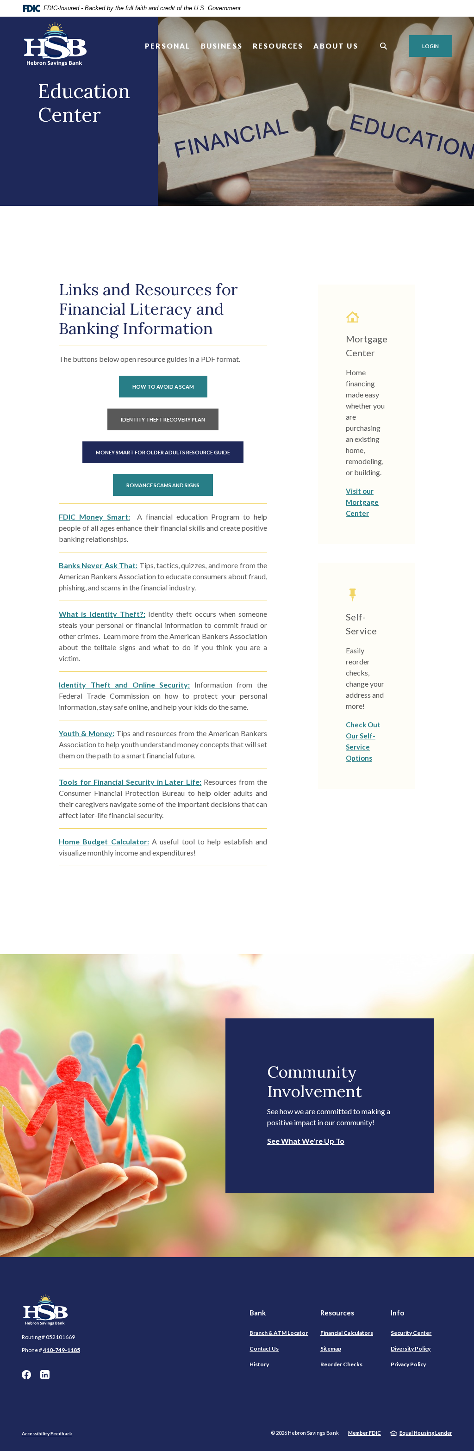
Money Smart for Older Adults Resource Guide (163, 452)
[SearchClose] (383, 46)
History (259, 1364)
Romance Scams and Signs (163, 485)
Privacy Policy (408, 1364)
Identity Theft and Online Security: (124, 684)
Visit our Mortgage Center (362, 502)
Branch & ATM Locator (278, 1332)
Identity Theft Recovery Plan (163, 419)
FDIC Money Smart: (94, 516)
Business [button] (222, 46)
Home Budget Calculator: (104, 841)
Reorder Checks (341, 1364)
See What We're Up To (305, 1140)
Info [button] (397, 1312)
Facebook (26, 1374)
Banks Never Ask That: (98, 565)
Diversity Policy (410, 1348)
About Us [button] (335, 46)
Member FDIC (364, 1433)
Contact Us (264, 1348)
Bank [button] (257, 1312)
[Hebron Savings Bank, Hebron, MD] (56, 46)
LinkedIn (45, 1374)
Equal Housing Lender (425, 1433)
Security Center (411, 1332)
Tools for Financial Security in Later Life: (130, 781)
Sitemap (330, 1348)
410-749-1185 (61, 1349)
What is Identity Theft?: (102, 613)
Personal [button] (167, 46)
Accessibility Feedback (47, 1433)
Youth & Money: (86, 733)
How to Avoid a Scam (163, 387)
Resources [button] (278, 46)
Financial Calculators (346, 1332)
